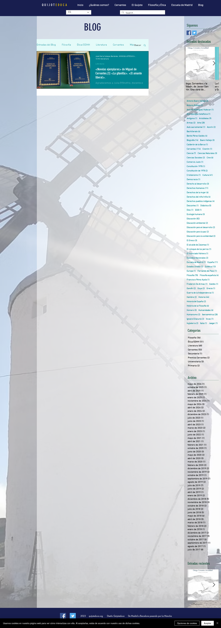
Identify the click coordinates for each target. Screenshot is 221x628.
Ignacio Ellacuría (195, 319)
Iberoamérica (210, 314)
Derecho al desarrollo (198, 184)
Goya (201, 288)
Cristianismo (194, 175)
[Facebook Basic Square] (189, 33)
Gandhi (191, 288)
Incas (209, 319)
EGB (198, 210)
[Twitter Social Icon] (73, 616)
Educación (193, 219)
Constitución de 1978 (197, 171)
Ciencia (191, 153)
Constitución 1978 (196, 166)
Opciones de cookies (187, 623)
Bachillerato (193, 131)
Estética (210, 266)
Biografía (192, 140)
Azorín (211, 127)
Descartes (193, 205)
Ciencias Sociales (196, 157)
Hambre (192, 297)
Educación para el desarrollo (201, 227)
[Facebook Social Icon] (63, 616)
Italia (203, 323)
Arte (201, 123)
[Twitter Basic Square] (194, 33)
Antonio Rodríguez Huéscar (200, 110)
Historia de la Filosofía (198, 306)
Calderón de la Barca (197, 144)
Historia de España (196, 301)
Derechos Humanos (197, 188)
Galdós (213, 284)
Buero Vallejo (207, 140)
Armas (191, 123)
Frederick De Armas (197, 284)
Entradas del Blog (46, 44)
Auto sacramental (196, 127)
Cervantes (118, 44)
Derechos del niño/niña (198, 197)
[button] (144, 45)
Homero (192, 310)
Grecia (211, 288)
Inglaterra (192, 323)
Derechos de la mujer (198, 192)
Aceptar (207, 623)
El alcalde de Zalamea (198, 245)
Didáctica (205, 205)
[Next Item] (214, 63)
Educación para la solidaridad (201, 236)
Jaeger (213, 323)
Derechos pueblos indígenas (201, 201)
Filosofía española (209, 275)
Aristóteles (205, 118)
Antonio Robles (195, 105)
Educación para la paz (198, 232)
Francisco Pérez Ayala (198, 280)
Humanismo (193, 314)
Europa (191, 271)
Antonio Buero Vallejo (197, 101)
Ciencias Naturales (207, 153)
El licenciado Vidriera (197, 253)
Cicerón (207, 149)
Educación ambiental (197, 223)
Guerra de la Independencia (200, 293)
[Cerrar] (217, 623)
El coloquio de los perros (199, 249)
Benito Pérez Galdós (197, 136)
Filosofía (66, 44)
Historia (203, 297)
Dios (190, 210)
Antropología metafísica (198, 114)
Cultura (208, 175)
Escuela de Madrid (196, 262)
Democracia (193, 179)
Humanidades (205, 310)
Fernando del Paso (207, 271)
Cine (210, 157)
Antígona (192, 118)
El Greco (192, 240)
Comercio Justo (195, 162)
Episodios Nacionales (197, 258)
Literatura (101, 44)
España (212, 262)
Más (132, 44)
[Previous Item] (190, 63)
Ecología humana (196, 214)
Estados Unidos (195, 266)
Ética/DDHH (83, 44)
